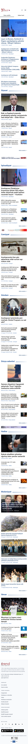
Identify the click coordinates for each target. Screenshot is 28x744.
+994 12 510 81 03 (5, 676)
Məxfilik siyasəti (4, 712)
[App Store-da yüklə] (7, 730)
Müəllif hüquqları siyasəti (7, 714)
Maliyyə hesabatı (5, 704)
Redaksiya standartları (6, 699)
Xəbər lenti (21, 15)
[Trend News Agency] (5, 664)
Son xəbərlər (4, 685)
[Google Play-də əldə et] (19, 730)
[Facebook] (5, 724)
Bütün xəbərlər (22, 150)
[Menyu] (25, 10)
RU (16, 741)
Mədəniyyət (6, 492)
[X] (9, 724)
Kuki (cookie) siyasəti (6, 716)
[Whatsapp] (2, 724)
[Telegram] (15, 724)
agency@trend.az (5, 677)
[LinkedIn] (19, 724)
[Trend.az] (5, 10)
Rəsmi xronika (4, 687)
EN (11, 741)
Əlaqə (2, 697)
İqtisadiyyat (6, 165)
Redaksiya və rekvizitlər (6, 695)
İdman (4, 594)
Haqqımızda (4, 693)
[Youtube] (12, 724)
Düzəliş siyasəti (4, 701)
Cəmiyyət (5, 234)
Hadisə (4, 431)
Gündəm (5, 295)
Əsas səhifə (7, 15)
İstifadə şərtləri (4, 709)
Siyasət (4, 90)
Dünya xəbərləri (8, 361)
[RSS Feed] (22, 724)
